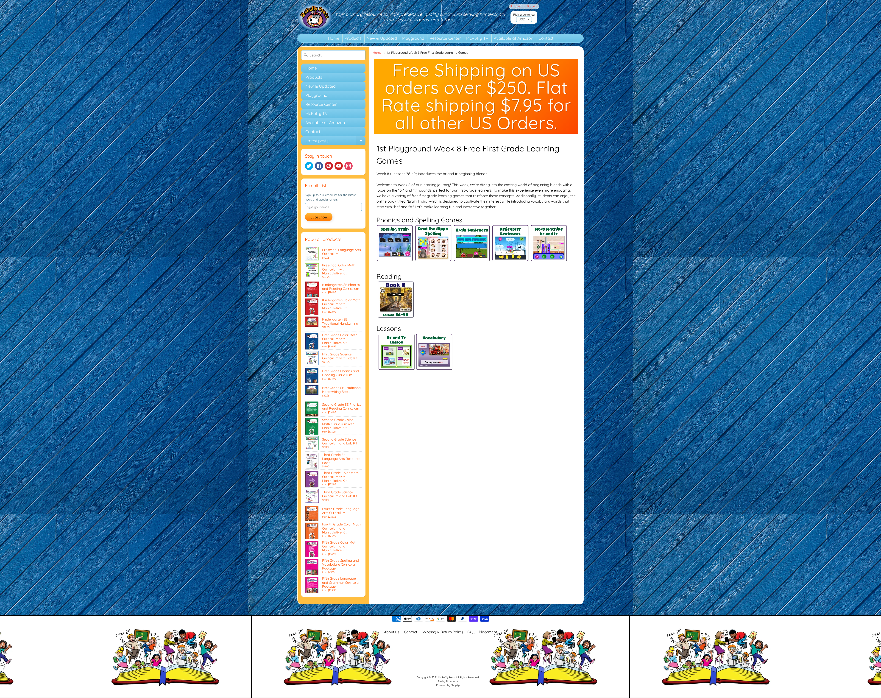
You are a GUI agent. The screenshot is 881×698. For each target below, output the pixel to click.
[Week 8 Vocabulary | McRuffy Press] (434, 367)
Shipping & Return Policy (442, 632)
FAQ (470, 632)
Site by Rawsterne (448, 681)
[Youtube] (339, 166)
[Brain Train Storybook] (395, 315)
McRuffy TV (477, 38)
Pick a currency (524, 14)
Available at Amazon (513, 38)
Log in (515, 6)
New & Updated (382, 38)
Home (333, 38)
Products (353, 38)
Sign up (532, 6)
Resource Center (445, 38)
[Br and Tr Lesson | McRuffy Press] (396, 367)
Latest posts (335, 141)
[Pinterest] (329, 166)
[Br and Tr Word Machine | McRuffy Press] (549, 256)
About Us (391, 632)
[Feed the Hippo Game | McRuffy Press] (433, 256)
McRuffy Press (446, 677)
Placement (488, 632)
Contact (545, 38)
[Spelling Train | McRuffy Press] (394, 256)
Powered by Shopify (448, 685)
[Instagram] (348, 166)
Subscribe (318, 217)
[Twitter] (309, 166)
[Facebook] (319, 166)
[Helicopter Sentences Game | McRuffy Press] (510, 256)
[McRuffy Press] (314, 17)
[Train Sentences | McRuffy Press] (472, 256)
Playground (413, 38)
